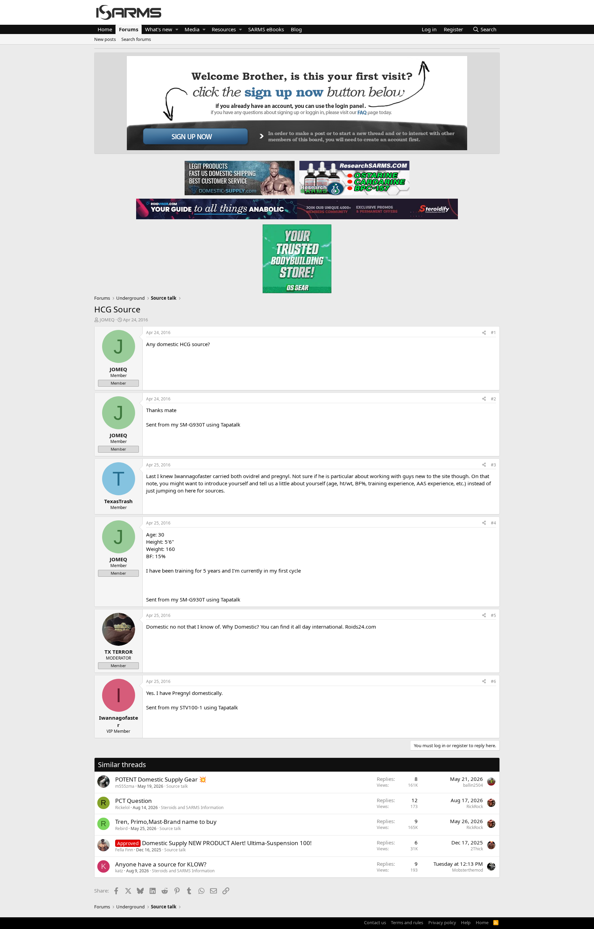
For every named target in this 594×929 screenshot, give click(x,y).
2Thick (477, 849)
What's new (158, 29)
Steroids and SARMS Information (192, 807)
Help (466, 922)
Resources (224, 29)
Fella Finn (124, 850)
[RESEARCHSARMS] (353, 177)
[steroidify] (377, 208)
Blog (296, 29)
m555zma (124, 786)
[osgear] (297, 256)
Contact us (375, 922)
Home (105, 29)
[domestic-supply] (240, 177)
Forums (128, 29)
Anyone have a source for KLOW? (160, 864)
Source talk (177, 786)
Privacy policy (442, 922)
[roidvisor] (216, 208)
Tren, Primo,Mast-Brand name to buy (166, 822)
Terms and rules (407, 922)
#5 (493, 615)
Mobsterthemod (467, 870)
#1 (493, 332)
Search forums (136, 39)
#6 (493, 681)
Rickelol (122, 807)
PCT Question (133, 801)
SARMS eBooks (266, 29)
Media (192, 29)
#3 (493, 465)
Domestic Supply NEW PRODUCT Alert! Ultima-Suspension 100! (227, 843)
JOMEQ (107, 320)
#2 (493, 399)
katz (119, 871)
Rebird (121, 828)
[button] (177, 29)
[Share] (484, 333)
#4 (493, 523)
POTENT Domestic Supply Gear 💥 (160, 779)
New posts (105, 39)
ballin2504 (473, 785)
